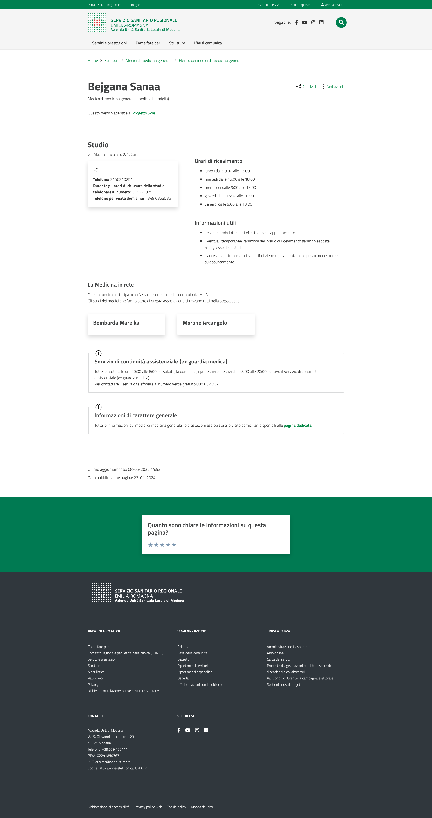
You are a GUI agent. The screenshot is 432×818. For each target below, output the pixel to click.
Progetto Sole (143, 113)
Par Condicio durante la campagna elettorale (300, 678)
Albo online (275, 653)
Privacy (93, 684)
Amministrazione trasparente (288, 646)
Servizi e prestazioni (102, 659)
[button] (341, 22)
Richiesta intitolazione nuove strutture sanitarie (123, 690)
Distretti (183, 659)
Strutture (94, 665)
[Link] (136, 22)
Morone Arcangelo (205, 322)
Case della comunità (192, 653)
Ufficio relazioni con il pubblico (199, 684)
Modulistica (96, 672)
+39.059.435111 (114, 749)
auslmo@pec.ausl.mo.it (112, 761)
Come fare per (98, 646)
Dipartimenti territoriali (194, 665)
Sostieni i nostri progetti (284, 684)
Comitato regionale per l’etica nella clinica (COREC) (125, 653)
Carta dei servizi (278, 659)
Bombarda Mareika (116, 322)
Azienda (183, 646)
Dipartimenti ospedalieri (194, 672)
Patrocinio (95, 678)
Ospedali (183, 678)
